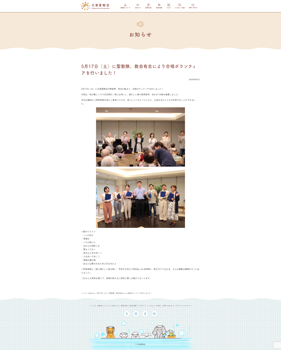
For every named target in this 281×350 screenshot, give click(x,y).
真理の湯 (124, 306)
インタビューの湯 (153, 306)
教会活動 (133, 306)
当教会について (103, 306)
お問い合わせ (167, 306)
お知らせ (91, 293)
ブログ (141, 306)
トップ (83, 293)
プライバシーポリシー (183, 306)
